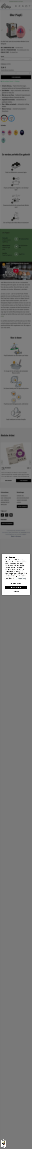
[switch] (3, 1147)
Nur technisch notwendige (16, 583)
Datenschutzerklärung (20, 579)
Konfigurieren (16, 591)
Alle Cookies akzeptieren (16, 587)
